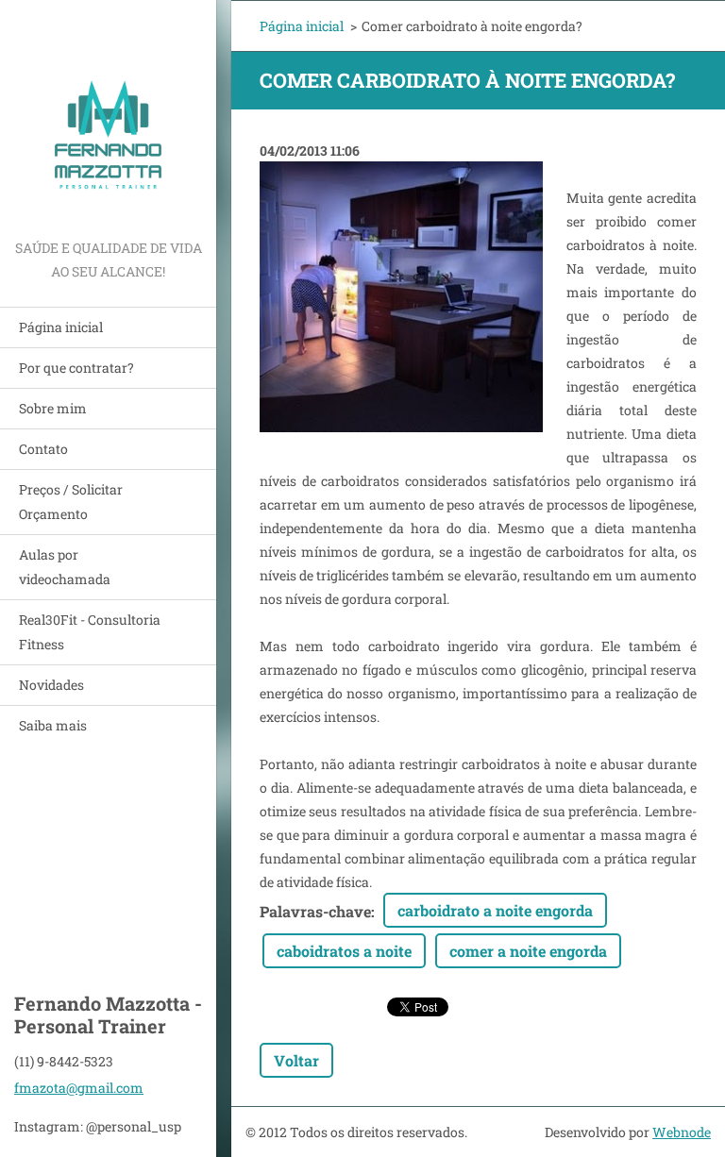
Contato (43, 449)
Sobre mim (53, 408)
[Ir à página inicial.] (108, 118)
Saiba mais (53, 725)
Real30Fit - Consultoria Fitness (89, 632)
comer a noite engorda (528, 951)
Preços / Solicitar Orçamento (71, 501)
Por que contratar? (76, 368)
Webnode (681, 1132)
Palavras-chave (315, 911)
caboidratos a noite (344, 951)
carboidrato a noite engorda (495, 910)
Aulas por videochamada (64, 566)
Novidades (51, 685)
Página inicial (61, 327)
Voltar (296, 1060)
